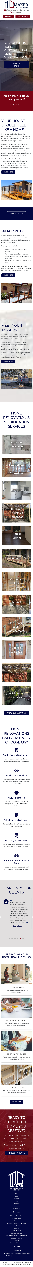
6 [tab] (23, 938)
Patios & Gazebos (16, 1233)
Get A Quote (16, 105)
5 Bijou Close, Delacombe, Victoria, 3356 (18, 1253)
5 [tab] (21, 938)
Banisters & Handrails (16, 1243)
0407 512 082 (18, 1250)
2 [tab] (12, 938)
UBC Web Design (25, 1264)
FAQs (16, 1201)
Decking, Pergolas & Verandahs (16, 1223)
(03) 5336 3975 (17, 12)
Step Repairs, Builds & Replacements (16, 1235)
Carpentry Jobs (16, 1230)
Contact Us (16, 1102)
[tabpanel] (16, 912)
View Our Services (16, 713)
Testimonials (16, 1206)
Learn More (8, 172)
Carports (16, 1240)
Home (16, 1193)
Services (16, 1198)
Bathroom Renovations (16, 1216)
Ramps (16, 1228)
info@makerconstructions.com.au (17, 10)
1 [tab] (10, 938)
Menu (9, 16)
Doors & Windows (16, 1238)
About (16, 1196)
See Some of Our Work (16, 64)
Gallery (16, 1203)
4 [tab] (18, 938)
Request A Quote (16, 1153)
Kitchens (16, 1221)
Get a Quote (23, 16)
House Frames (16, 1218)
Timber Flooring (16, 1225)
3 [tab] (15, 938)
